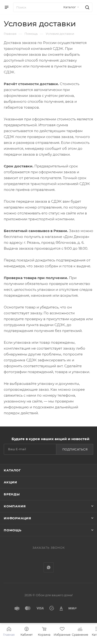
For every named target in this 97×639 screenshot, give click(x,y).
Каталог (12, 470)
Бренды (12, 494)
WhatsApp (49, 567)
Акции (10, 482)
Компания (15, 506)
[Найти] (86, 7)
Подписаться (75, 449)
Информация (17, 518)
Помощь (12, 530)
